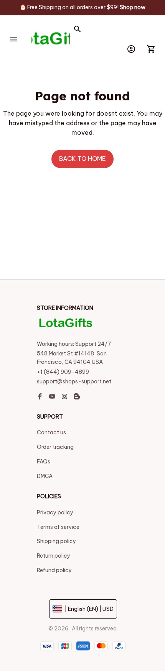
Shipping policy (56, 541)
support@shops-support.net (74, 381)
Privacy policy (55, 512)
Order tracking (55, 447)
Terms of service (58, 527)
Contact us (51, 432)
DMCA (45, 476)
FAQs (43, 461)
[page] (132, 7)
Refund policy (54, 570)
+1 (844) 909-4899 (63, 371)
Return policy (53, 555)
